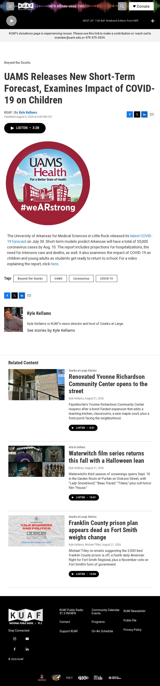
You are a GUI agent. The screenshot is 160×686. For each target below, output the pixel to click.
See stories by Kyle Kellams (51, 330)
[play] (11, 20)
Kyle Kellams (28, 112)
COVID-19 (106, 278)
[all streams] (154, 20)
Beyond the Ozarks (17, 62)
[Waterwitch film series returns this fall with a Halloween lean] (36, 461)
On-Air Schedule (102, 631)
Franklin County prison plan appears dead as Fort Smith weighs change (103, 530)
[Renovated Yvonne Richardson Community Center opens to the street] (36, 384)
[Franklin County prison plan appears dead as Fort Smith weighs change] (36, 530)
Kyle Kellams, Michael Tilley (85, 544)
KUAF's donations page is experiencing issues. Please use (49, 33)
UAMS (58, 278)
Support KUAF (69, 631)
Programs (98, 621)
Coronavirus (81, 278)
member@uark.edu (68, 37)
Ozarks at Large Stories (82, 370)
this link (94, 33)
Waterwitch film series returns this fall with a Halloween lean (106, 457)
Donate (143, 6)
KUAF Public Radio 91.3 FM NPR (71, 612)
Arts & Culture (77, 447)
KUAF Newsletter (135, 611)
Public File (130, 620)
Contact (65, 621)
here (54, 264)
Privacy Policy (132, 629)
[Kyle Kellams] (13, 319)
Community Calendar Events (106, 612)
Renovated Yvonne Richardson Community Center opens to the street (108, 384)
